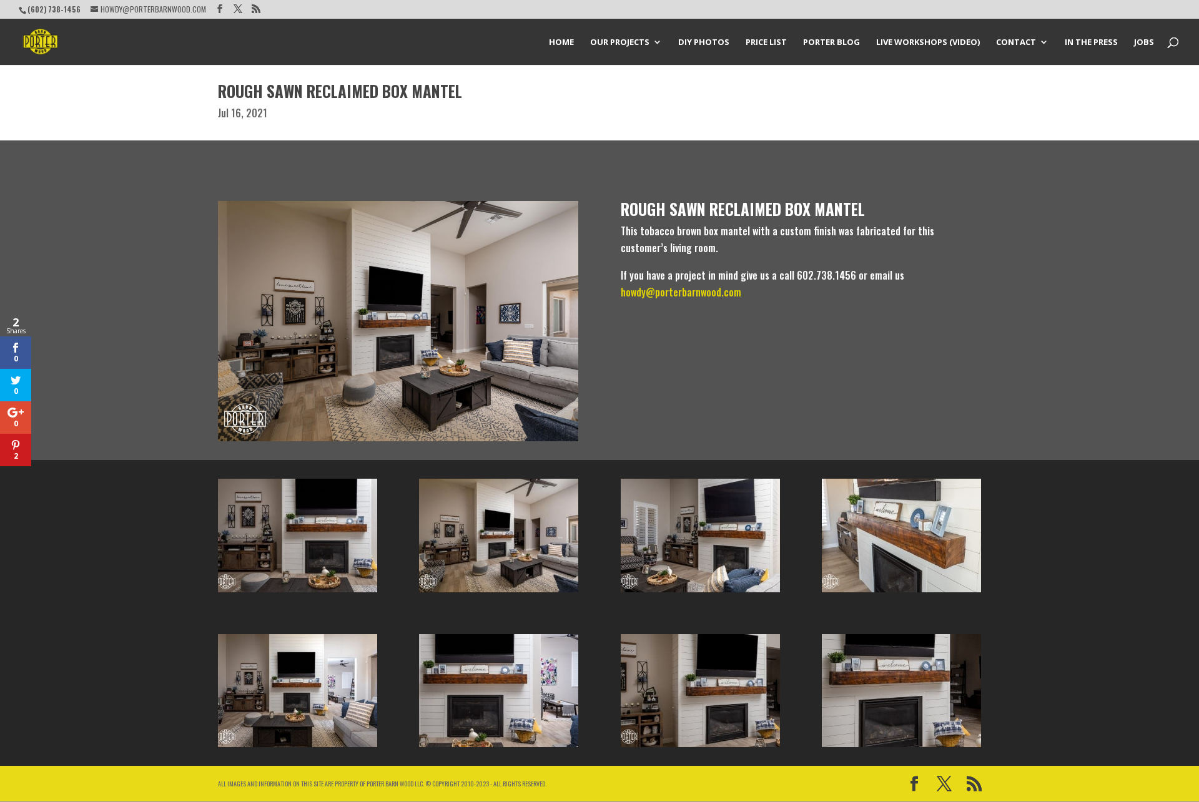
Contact (1016, 42)
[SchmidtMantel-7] (700, 592)
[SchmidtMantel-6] (498, 747)
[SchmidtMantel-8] (901, 592)
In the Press (1091, 42)
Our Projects (619, 42)
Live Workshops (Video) (928, 42)
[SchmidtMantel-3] (901, 747)
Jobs (1144, 42)
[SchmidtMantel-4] (297, 747)
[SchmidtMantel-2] (700, 747)
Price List (766, 42)
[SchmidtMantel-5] (297, 592)
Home (561, 42)
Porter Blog (831, 42)
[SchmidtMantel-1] (498, 592)
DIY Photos (703, 42)
